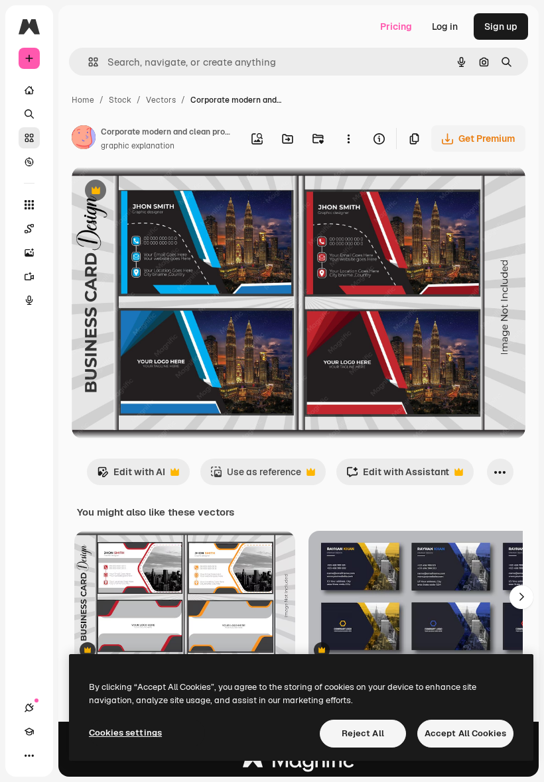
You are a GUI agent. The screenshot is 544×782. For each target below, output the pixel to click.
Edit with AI (131, 475)
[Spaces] (29, 228)
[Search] (29, 114)
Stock (120, 100)
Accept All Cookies (465, 733)
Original (156, 192)
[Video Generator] (29, 276)
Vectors (161, 100)
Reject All (363, 733)
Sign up (500, 26)
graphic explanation (137, 145)
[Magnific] (298, 764)
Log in (445, 26)
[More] (29, 755)
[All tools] (29, 204)
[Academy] (29, 731)
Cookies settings (125, 732)
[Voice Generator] (29, 300)
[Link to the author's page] (84, 139)
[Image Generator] (29, 252)
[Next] (521, 597)
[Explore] (29, 161)
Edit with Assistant (397, 475)
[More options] (348, 138)
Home (83, 100)
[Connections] (29, 707)
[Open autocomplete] (88, 62)
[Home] (29, 90)
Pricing (396, 26)
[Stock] (29, 137)
